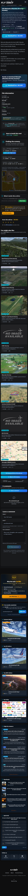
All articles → (14, 810)
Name (4, 514)
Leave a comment (15, 490)
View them (22, 200)
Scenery (20, 5)
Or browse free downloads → (14, 599)
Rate (13, 24)
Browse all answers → (14, 774)
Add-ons (3, 5)
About (12, 872)
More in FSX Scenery (15, 477)
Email (4, 520)
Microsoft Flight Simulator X (12, 5)
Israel (5, 29)
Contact (7, 872)
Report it (9, 126)
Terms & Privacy (19, 872)
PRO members (6, 119)
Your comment (6, 529)
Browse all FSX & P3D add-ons (14, 473)
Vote (4, 847)
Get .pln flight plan (10, 152)
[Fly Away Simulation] (12, 2)
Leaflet (11, 190)
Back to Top (14, 881)
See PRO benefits (7, 213)
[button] (14, 179)
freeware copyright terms (11, 124)
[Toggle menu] (25, 2)
